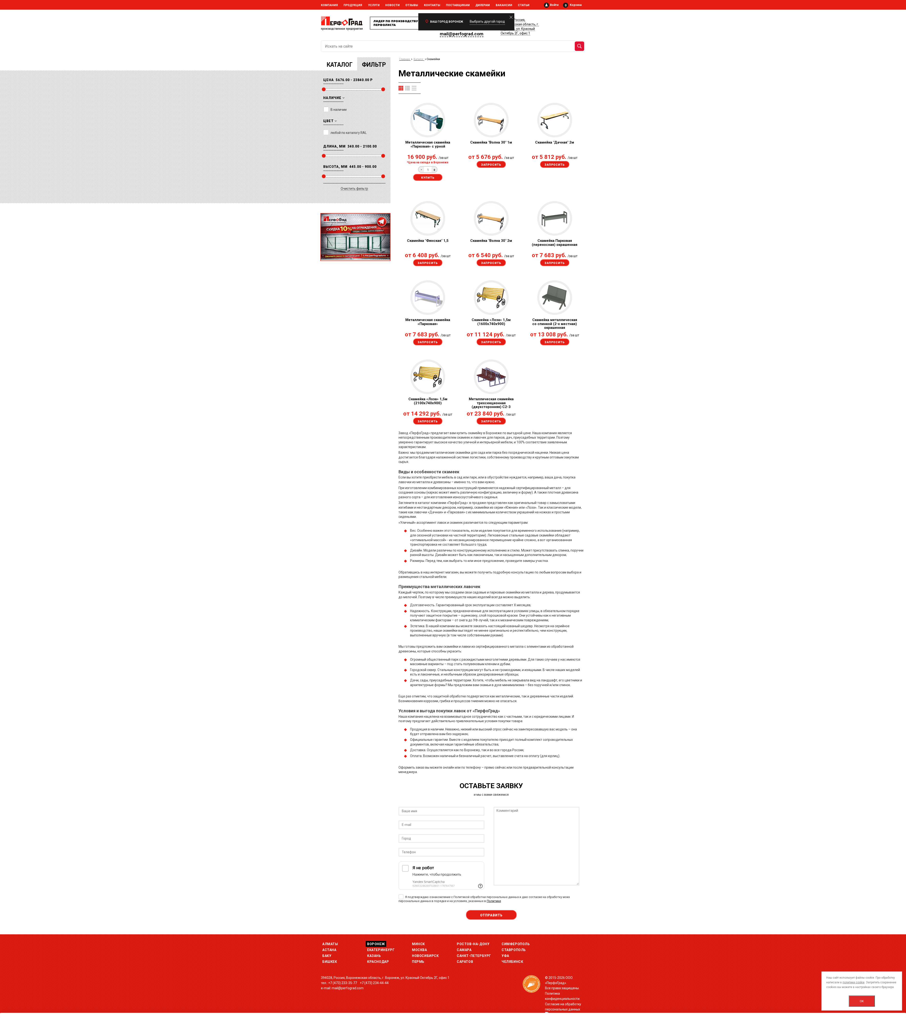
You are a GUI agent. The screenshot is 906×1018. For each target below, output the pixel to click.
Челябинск (512, 962)
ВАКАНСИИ (504, 5)
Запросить (491, 164)
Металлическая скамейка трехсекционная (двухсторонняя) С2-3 (491, 403)
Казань (374, 956)
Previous (328, 235)
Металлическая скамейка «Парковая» (427, 322)
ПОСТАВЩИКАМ (458, 5)
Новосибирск (425, 956)
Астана (329, 950)
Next (382, 235)
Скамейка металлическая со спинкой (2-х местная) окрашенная (554, 324)
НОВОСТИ (392, 5)
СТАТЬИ (523, 5)
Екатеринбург (380, 950)
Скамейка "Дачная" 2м (554, 142)
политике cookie (853, 982)
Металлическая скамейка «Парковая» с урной (427, 144)
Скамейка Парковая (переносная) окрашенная (554, 243)
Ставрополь (514, 950)
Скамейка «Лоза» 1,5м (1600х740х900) (491, 322)
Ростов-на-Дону (473, 944)
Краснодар (378, 962)
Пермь (418, 962)
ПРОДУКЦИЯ (353, 5)
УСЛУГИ (374, 5)
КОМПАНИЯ (329, 5)
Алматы (330, 944)
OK (862, 1001)
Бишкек (329, 962)
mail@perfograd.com (461, 34)
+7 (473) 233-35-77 (342, 983)
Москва (419, 950)
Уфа (505, 956)
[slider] (324, 89)
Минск (418, 944)
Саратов (465, 962)
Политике (494, 901)
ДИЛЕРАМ (482, 5)
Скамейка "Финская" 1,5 (428, 241)
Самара (464, 950)
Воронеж (376, 944)
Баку (326, 956)
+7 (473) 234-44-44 (374, 983)
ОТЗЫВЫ (411, 5)
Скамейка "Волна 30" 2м (491, 241)
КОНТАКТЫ (432, 5)
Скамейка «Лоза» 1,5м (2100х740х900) (427, 401)
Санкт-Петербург (474, 956)
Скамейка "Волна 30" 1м (491, 142)
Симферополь (516, 944)
